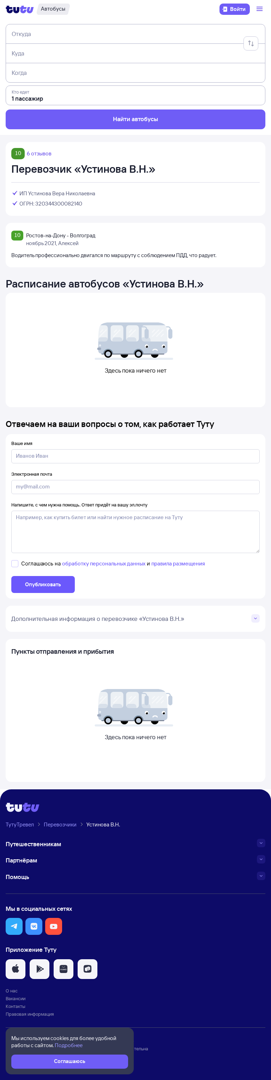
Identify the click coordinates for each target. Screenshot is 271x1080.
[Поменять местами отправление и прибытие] (250, 43)
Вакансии (15, 998)
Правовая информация (30, 1014)
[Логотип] (20, 9)
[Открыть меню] (260, 9)
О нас (12, 990)
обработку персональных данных (103, 563)
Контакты (15, 1006)
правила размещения (178, 563)
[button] (14, 926)
